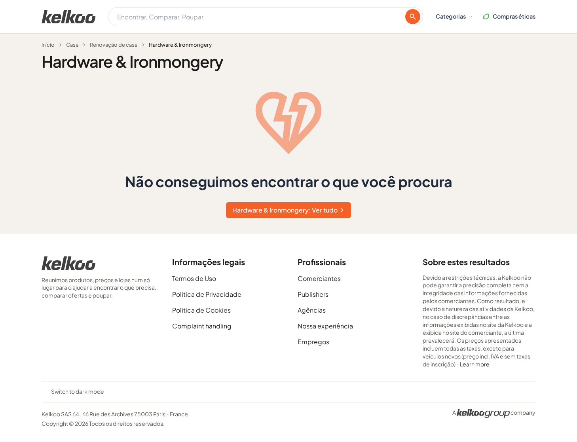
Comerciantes (319, 278)
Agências (312, 310)
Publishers (313, 294)
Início (48, 45)
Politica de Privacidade (206, 294)
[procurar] (412, 16)
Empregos (313, 342)
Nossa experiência (325, 326)
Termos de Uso (194, 278)
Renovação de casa (113, 45)
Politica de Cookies (201, 310)
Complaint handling (202, 326)
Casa (72, 45)
